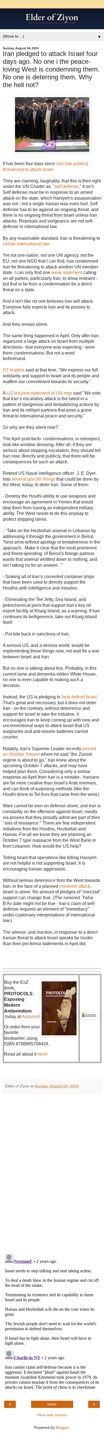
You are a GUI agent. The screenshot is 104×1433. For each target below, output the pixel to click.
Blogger (62, 1427)
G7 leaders (14, 370)
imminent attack (74, 886)
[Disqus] (52, 1171)
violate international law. (27, 243)
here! (42, 1054)
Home (52, 1404)
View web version (52, 1415)
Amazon (30, 1016)
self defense (66, 186)
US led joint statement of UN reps (39, 393)
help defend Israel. (80, 697)
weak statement (66, 272)
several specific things (33, 479)
